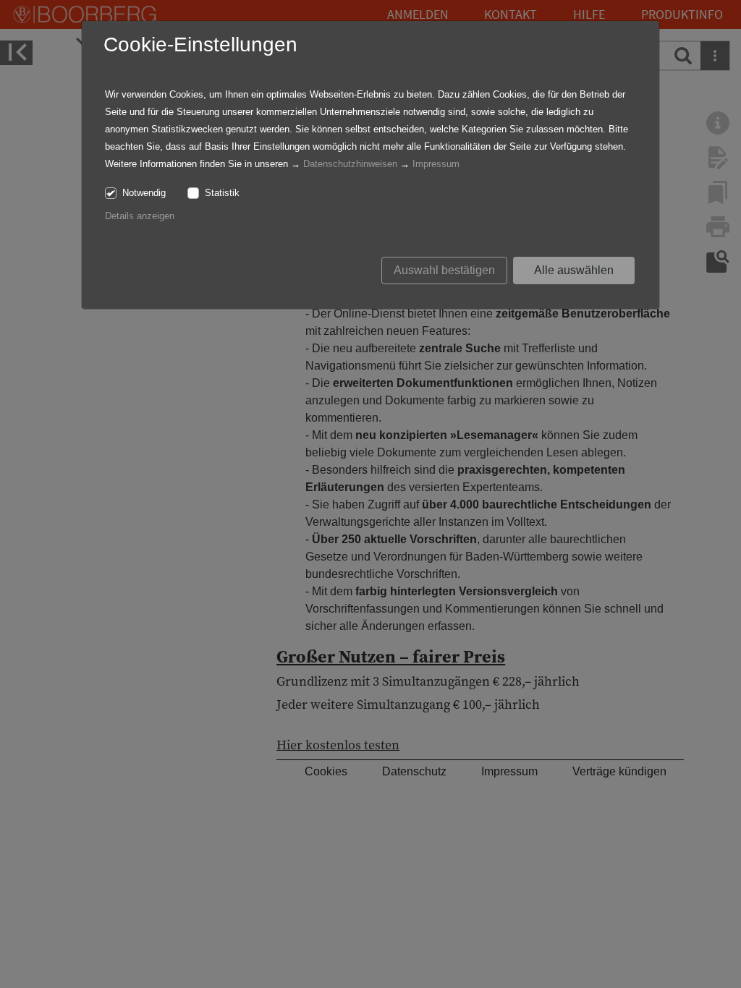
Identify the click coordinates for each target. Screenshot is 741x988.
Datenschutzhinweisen (350, 163)
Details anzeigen (139, 215)
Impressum (436, 163)
